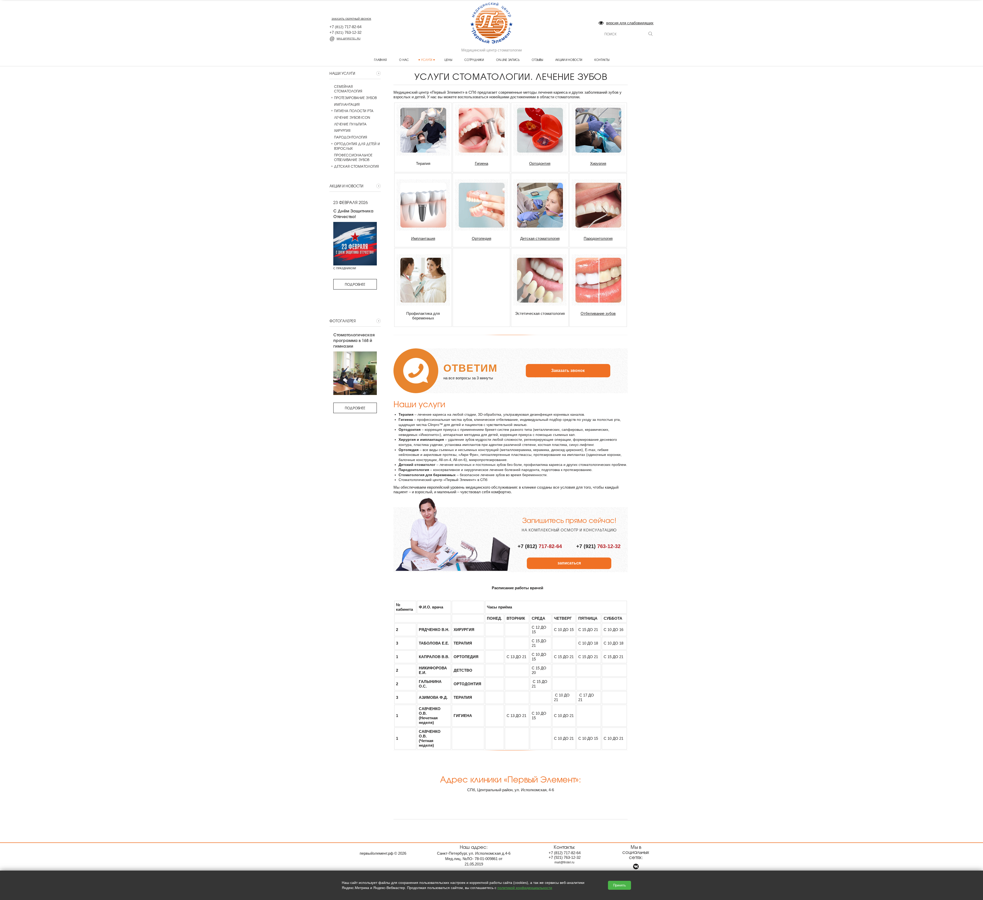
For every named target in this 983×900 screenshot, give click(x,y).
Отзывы (537, 60)
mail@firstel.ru (348, 38)
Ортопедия (481, 238)
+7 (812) (540, 546)
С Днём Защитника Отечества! (353, 213)
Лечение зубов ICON (352, 117)
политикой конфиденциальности (524, 888)
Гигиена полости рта (353, 111)
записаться (569, 563)
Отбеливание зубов (598, 313)
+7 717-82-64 (345, 27)
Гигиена (481, 163)
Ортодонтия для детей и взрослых (357, 146)
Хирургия (342, 130)
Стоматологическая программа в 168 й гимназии (353, 340)
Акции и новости (568, 60)
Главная (380, 60)
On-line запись (507, 60)
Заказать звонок (568, 370)
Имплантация (347, 104)
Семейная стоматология (348, 88)
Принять (619, 885)
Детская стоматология (356, 166)
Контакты (601, 60)
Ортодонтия (539, 163)
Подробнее (355, 284)
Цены (448, 60)
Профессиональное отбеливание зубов (353, 157)
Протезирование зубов (355, 97)
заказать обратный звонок (351, 18)
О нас (404, 60)
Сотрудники (474, 60)
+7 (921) (598, 546)
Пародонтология (350, 137)
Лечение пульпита (350, 124)
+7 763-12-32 (345, 32)
